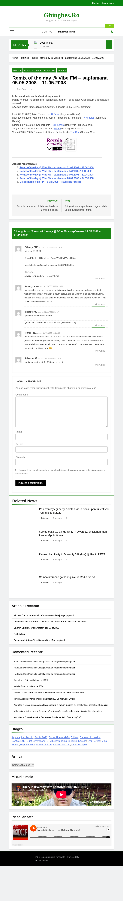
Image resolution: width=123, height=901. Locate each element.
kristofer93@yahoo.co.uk (51, 362)
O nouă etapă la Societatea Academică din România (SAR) (53, 717)
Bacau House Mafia (59, 737)
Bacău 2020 (40, 737)
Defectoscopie (79, 744)
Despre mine (108, 3)
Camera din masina (90, 737)
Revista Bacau (44, 744)
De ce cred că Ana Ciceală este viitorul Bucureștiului (39, 640)
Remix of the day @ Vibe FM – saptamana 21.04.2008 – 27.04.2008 (57, 167)
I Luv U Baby (52, 114)
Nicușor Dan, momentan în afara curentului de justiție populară (44, 615)
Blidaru (74, 737)
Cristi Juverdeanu (36, 741)
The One (75, 132)
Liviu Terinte (93, 741)
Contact (95, 3)
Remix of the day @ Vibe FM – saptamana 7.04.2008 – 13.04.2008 (56, 171)
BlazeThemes (41, 860)
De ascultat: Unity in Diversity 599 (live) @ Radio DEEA (72, 554)
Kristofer (45, 518)
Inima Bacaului (69, 741)
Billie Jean (58, 125)
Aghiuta (16, 737)
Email (19, 444)
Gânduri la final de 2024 (36, 680)
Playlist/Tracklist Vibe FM (39, 70)
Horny (57, 128)
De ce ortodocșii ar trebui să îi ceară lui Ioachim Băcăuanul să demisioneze (50, 621)
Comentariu (22, 394)
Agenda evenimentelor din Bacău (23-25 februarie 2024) (47, 699)
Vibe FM (62, 70)
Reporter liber (27, 744)
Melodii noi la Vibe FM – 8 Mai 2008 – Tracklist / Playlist (50, 182)
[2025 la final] (35, 42)
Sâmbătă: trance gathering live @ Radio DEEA (67, 577)
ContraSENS (19, 741)
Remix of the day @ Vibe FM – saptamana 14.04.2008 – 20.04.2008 (57, 174)
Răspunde (100, 279)
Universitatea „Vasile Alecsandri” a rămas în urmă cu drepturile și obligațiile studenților (66, 705)
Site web (20, 457)
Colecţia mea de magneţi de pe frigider (56, 661)
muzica (17, 70)
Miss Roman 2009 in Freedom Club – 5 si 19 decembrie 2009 (54, 692)
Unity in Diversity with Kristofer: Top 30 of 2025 (36, 628)
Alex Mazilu (27, 737)
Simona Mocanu (61, 744)
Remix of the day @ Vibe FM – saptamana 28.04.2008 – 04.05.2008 (57, 178)
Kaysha (82, 741)
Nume (19, 432)
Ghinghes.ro (62, 15)
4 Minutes (89, 117)
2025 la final (46, 42)
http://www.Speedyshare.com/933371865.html (51, 265)
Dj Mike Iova (53, 741)
